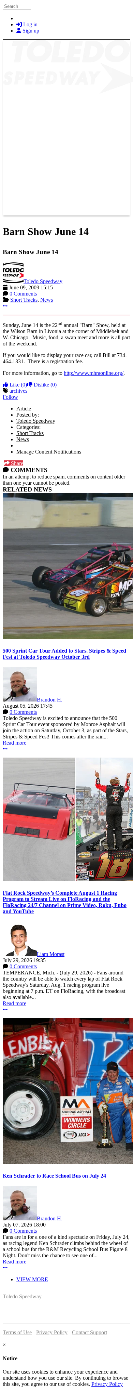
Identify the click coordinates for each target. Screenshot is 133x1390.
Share (16, 463)
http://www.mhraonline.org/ (93, 373)
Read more (14, 743)
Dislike (44, 385)
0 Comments (23, 294)
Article (23, 408)
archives (18, 391)
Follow (10, 397)
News (46, 300)
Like (17, 385)
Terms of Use (17, 1332)
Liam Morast (50, 954)
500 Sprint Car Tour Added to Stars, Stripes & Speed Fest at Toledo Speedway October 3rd (64, 654)
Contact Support (89, 1332)
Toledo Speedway (43, 281)
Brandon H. (49, 700)
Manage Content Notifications (48, 452)
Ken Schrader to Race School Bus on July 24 (54, 1176)
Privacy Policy (52, 1332)
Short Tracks (24, 300)
